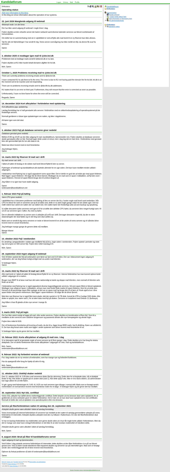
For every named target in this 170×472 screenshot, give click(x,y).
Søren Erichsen (12, 464)
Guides (72, 470)
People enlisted (114, 15)
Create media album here (118, 17)
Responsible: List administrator (37, 461)
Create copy (9, 461)
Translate (15, 461)
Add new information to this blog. (15, 13)
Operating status (114, 26)
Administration (111, 13)
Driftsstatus (111, 9)
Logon (59, 2)
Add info (21, 461)
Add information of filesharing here (120, 18)
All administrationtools (116, 20)
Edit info (4, 461)
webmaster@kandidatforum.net (91, 470)
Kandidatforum (11, 1)
